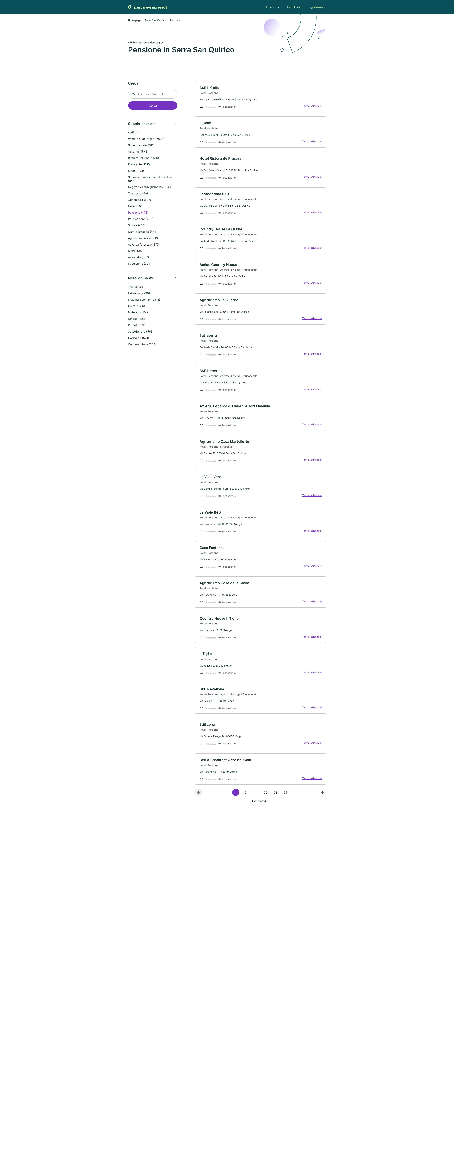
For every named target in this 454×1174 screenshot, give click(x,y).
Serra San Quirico (155, 20)
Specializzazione (142, 124)
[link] (260, 96)
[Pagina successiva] (322, 792)
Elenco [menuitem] (270, 7)
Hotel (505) (136, 206)
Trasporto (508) (139, 193)
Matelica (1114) (138, 312)
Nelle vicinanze (141, 278)
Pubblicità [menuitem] (294, 7)
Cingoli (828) (137, 318)
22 (265, 792)
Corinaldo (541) (138, 338)
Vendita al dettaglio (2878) (146, 139)
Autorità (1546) (138, 151)
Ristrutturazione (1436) (143, 158)
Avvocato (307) (138, 257)
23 (275, 792)
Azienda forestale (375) (144, 244)
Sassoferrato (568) (141, 331)
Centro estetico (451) (142, 231)
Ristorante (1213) (139, 164)
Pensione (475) (138, 212)
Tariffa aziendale (312, 105)
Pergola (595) (137, 325)
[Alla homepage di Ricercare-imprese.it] (147, 7)
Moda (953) (136, 170)
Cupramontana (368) (142, 344)
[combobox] (152, 94)
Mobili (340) (136, 251)
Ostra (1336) (136, 306)
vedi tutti (134, 132)
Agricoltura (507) (139, 200)
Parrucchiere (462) (140, 219)
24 (285, 792)
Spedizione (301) (139, 263)
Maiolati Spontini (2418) (144, 299)
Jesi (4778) (135, 287)
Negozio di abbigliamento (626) (149, 187)
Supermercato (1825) (142, 145)
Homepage (134, 20)
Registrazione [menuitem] (317, 7)
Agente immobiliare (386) (145, 238)
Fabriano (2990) (139, 293)
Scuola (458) (136, 225)
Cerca (153, 105)
